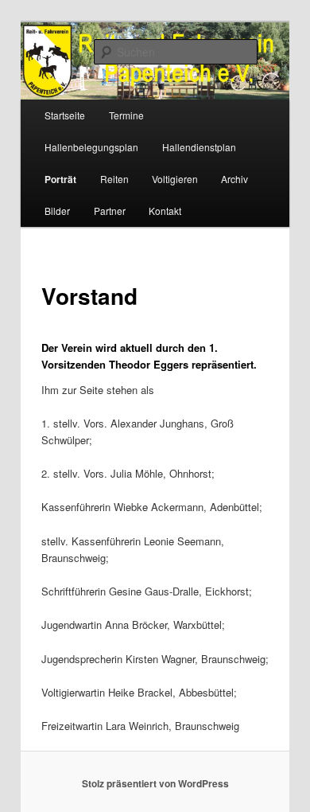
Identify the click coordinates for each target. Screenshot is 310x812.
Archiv (234, 178)
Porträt (60, 179)
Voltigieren (175, 178)
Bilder (57, 210)
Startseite (65, 115)
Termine (126, 115)
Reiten (114, 178)
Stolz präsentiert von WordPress (155, 783)
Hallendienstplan (199, 147)
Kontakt (165, 210)
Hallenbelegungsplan (91, 147)
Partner (110, 210)
